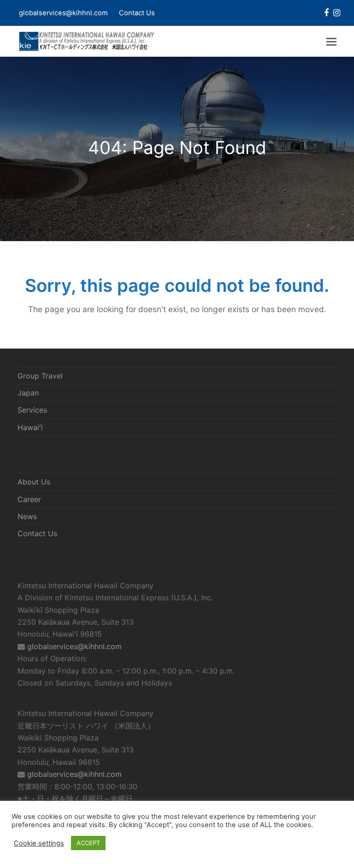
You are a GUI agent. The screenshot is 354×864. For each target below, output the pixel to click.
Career (29, 499)
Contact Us (137, 13)
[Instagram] (336, 13)
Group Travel (40, 375)
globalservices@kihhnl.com (74, 646)
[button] (331, 41)
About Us (34, 481)
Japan (28, 392)
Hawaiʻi (30, 427)
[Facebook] (326, 13)
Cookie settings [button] (39, 843)
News (27, 516)
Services (32, 409)
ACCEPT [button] (88, 842)
